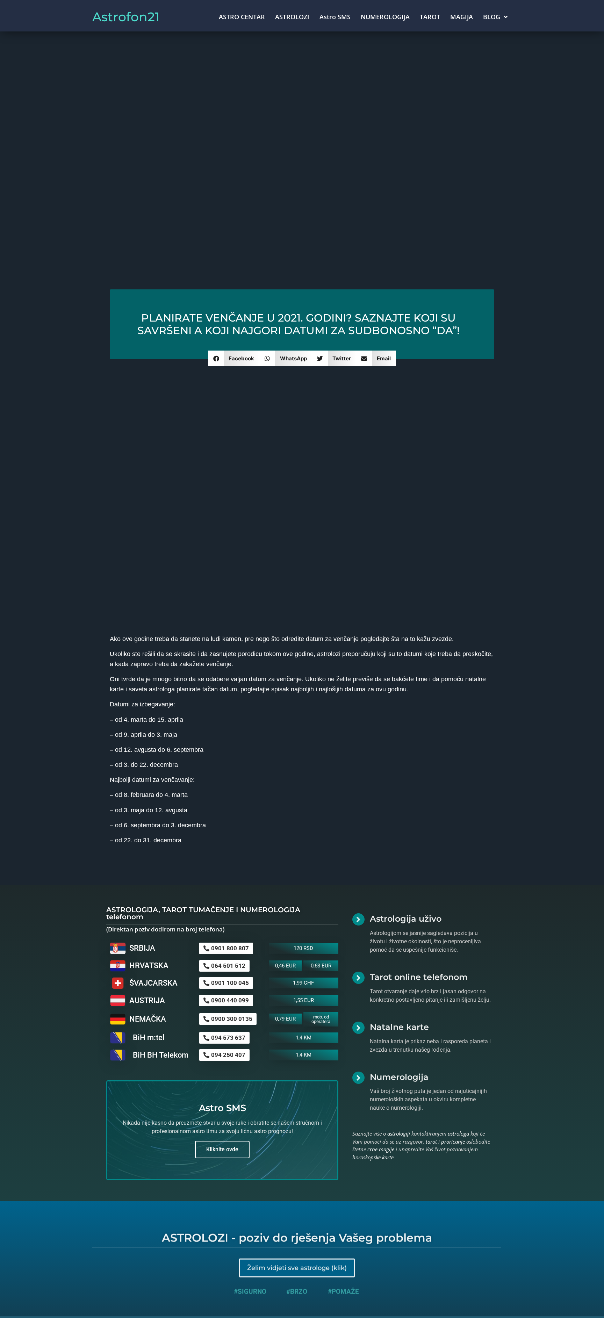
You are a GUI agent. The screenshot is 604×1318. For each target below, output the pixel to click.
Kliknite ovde (222, 1149)
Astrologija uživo (405, 919)
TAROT (430, 17)
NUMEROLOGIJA (385, 17)
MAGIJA (461, 17)
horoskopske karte (373, 1157)
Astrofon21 (125, 16)
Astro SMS (335, 17)
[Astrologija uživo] (358, 919)
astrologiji (398, 1133)
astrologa (458, 1133)
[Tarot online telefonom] (358, 978)
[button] (234, 358)
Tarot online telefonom (419, 977)
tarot (431, 1141)
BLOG (491, 17)
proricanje (453, 1141)
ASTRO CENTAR (242, 17)
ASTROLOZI (292, 17)
